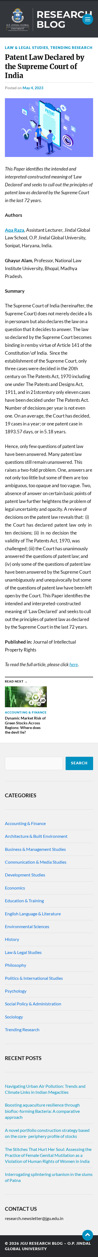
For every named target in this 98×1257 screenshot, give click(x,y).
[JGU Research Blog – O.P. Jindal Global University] (49, 19)
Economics (15, 887)
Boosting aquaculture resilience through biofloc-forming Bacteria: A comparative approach (42, 1111)
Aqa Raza (14, 230)
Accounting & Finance (25, 823)
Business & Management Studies (35, 849)
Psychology (15, 990)
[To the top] (87, 1235)
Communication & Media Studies (35, 861)
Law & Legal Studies (26, 47)
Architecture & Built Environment (36, 836)
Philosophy (15, 965)
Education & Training (24, 900)
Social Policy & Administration (33, 1003)
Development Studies (25, 874)
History (12, 939)
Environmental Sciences (27, 926)
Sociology (14, 1016)
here (73, 664)
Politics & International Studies (34, 978)
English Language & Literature (33, 913)
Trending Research (71, 47)
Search (79, 763)
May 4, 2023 (33, 87)
